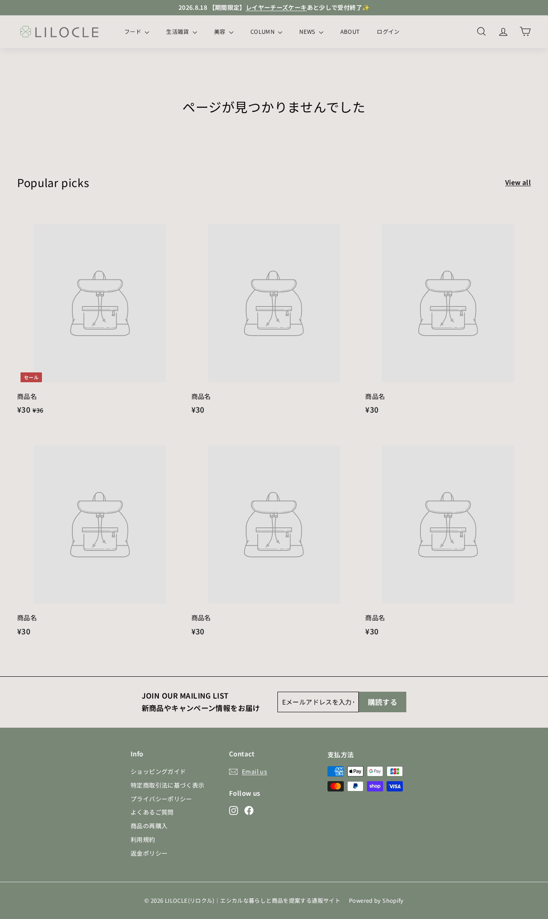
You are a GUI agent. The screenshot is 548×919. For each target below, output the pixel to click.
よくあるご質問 (152, 812)
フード (133, 31)
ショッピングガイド (158, 771)
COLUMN (263, 31)
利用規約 (143, 839)
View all (518, 182)
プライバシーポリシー (161, 798)
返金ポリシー (149, 853)
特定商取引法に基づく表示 (168, 785)
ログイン (388, 31)
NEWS (308, 31)
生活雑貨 (178, 31)
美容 (220, 31)
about (350, 31)
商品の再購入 (149, 825)
